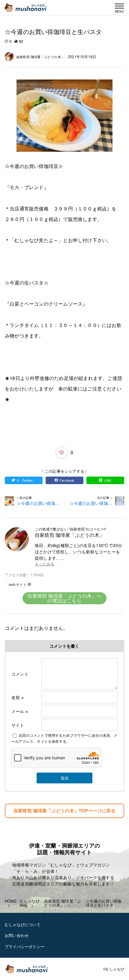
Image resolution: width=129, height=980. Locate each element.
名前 (17, 697)
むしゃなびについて (22, 924)
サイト (17, 725)
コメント (19, 674)
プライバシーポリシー (24, 946)
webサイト (18, 584)
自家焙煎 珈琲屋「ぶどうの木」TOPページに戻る (65, 810)
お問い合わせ (16, 935)
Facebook (67, 480)
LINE (108, 480)
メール (19, 711)
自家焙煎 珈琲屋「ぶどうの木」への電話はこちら (64, 598)
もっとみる (44, 564)
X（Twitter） (26, 480)
